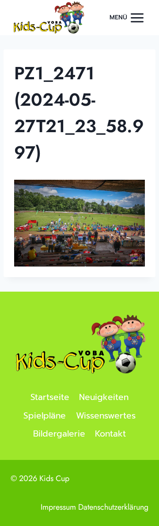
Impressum (58, 507)
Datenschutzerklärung (113, 507)
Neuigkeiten (104, 397)
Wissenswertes (106, 415)
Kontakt (110, 433)
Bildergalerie (59, 433)
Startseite (49, 397)
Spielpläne (44, 415)
